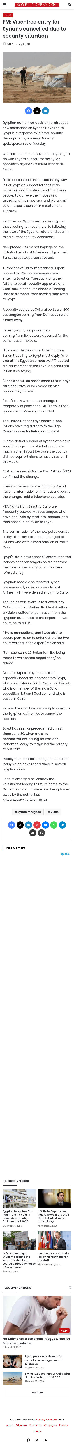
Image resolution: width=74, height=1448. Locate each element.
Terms (37, 1431)
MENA (10, 44)
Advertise (21, 1425)
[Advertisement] (37, 1017)
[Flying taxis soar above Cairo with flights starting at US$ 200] (12, 1378)
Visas (55, 812)
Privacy (63, 1425)
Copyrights (50, 1425)
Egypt (8, 15)
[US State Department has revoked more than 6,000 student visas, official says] (54, 1198)
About (9, 1425)
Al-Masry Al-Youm (45, 1419)
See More (37, 1392)
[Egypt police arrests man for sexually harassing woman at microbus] (12, 1361)
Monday (30, 411)
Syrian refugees (29, 812)
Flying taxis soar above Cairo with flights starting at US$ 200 (47, 1375)
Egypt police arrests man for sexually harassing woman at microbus (44, 1360)
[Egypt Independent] (37, 5)
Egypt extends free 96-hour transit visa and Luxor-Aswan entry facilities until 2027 (18, 1216)
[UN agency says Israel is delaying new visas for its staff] (54, 1240)
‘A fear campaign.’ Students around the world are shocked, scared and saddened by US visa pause (19, 1260)
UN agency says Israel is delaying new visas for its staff (54, 1257)
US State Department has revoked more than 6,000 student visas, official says (53, 1216)
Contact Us (35, 1425)
